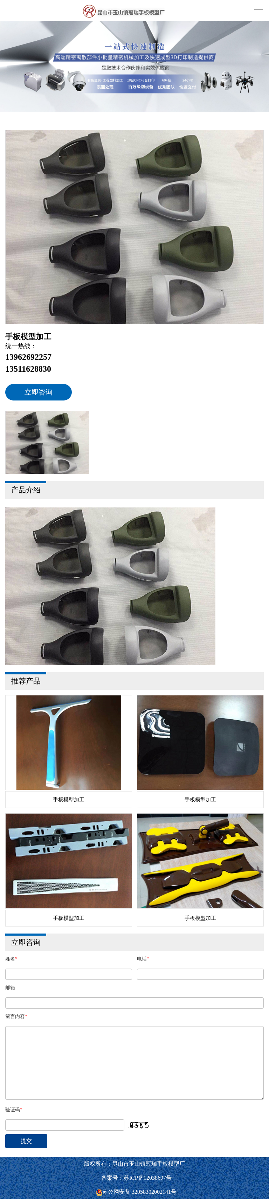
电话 (143, 959)
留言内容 (16, 1016)
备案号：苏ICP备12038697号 (136, 1178)
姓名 (11, 959)
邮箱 (10, 987)
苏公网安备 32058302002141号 (139, 1192)
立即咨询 (39, 392)
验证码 (13, 1109)
